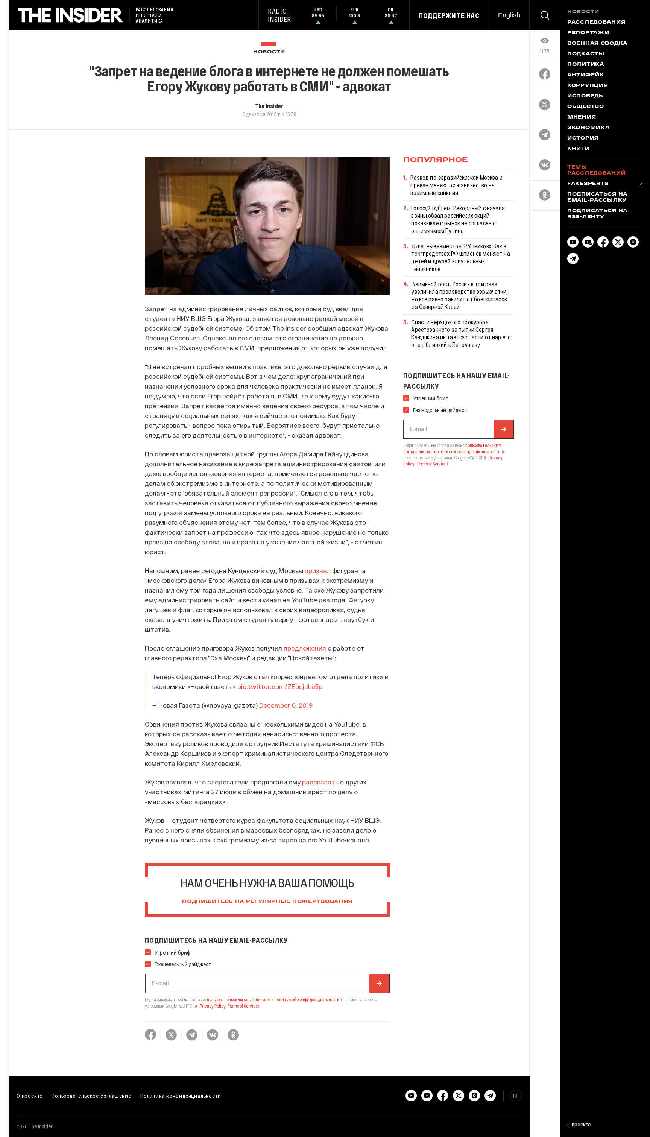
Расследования (596, 22)
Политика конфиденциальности (180, 1095)
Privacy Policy (213, 1005)
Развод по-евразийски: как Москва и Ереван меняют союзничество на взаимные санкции (456, 185)
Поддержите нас (449, 15)
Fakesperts (588, 184)
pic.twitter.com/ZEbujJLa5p (279, 686)
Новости (269, 52)
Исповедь (585, 96)
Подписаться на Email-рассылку (597, 197)
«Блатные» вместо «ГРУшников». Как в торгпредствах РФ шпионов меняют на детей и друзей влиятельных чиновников (460, 257)
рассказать (320, 782)
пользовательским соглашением (238, 999)
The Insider (269, 105)
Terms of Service (243, 1005)
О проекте (30, 1095)
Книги (578, 149)
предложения (305, 648)
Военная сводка (597, 43)
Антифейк (585, 75)
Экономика (588, 128)
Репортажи (588, 33)
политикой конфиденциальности (307, 999)
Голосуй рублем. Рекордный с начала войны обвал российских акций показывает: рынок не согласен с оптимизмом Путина (457, 219)
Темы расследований (596, 170)
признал (318, 570)
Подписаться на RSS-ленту (597, 214)
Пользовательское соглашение (91, 1095)
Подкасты (585, 54)
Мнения (581, 117)
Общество (585, 107)
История (583, 138)
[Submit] (379, 983)
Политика (585, 64)
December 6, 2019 (286, 705)
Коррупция (587, 86)
